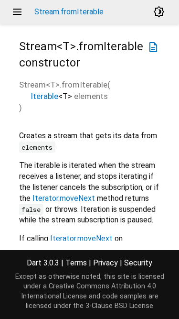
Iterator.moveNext (63, 198)
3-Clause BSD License (119, 306)
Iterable (44, 96)
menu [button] (17, 12)
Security (138, 262)
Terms (76, 262)
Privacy (105, 262)
